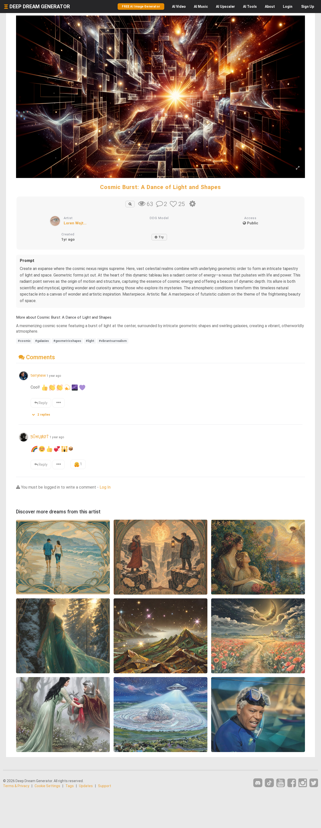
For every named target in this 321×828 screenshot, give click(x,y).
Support (104, 786)
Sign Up (307, 7)
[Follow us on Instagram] (302, 783)
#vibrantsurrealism (113, 341)
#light (90, 341)
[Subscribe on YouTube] (280, 783)
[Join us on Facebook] (291, 783)
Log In (105, 487)
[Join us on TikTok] (269, 782)
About (270, 7)
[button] (43, 413)
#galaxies (42, 341)
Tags (69, 786)
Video (179, 7)
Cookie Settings (47, 786)
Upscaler (225, 7)
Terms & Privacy (16, 786)
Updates (86, 786)
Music (201, 7)
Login (287, 7)
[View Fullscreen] (297, 168)
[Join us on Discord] (257, 782)
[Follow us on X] (313, 783)
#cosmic (24, 341)
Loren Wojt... (75, 223)
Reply (42, 403)
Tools (250, 7)
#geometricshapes (67, 341)
